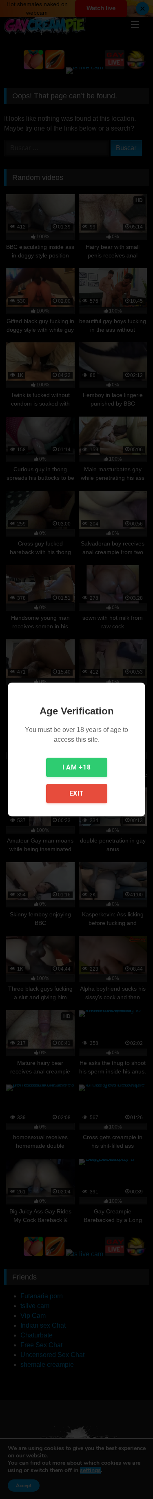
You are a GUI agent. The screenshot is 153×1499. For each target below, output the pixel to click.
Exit (76, 793)
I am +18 (76, 767)
